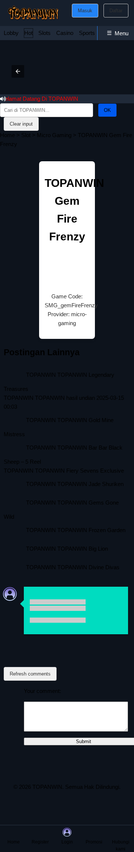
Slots (44, 33)
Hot (28, 33)
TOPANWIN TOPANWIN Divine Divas (72, 567)
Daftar (115, 10)
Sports (87, 33)
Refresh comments (30, 674)
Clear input (21, 124)
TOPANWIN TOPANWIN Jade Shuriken (75, 484)
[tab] (11, 33)
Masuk (85, 10)
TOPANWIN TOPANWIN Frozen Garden (75, 530)
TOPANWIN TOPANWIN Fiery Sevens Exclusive (64, 470)
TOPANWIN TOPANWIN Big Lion (67, 548)
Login (67, 842)
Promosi (94, 842)
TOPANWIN (47, 787)
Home (7, 135)
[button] (18, 71)
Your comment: (42, 691)
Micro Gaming (54, 135)
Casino (64, 33)
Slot (26, 135)
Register (40, 842)
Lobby (11, 33)
